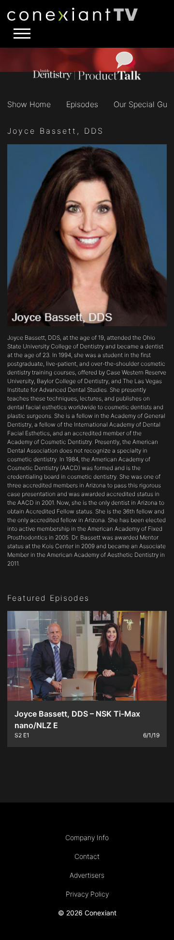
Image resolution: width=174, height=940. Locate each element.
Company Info (87, 837)
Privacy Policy (87, 894)
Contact (87, 856)
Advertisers (87, 875)
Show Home (29, 104)
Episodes (82, 104)
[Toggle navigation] (19, 33)
